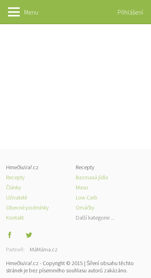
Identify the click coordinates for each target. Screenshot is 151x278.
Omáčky (85, 207)
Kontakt (15, 217)
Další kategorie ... (95, 217)
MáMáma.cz (44, 249)
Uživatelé (16, 197)
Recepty (15, 177)
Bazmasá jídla (92, 177)
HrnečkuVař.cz (76, 12)
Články (13, 187)
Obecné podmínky (27, 207)
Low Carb (86, 197)
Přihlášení (130, 12)
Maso (82, 187)
